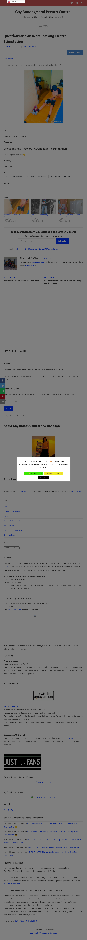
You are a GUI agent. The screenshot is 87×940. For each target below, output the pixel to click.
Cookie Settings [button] (44, 477)
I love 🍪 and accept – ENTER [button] (33, 473)
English (13, 1)
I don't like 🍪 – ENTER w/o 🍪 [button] (53, 473)
